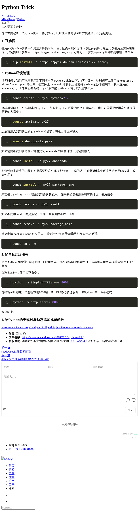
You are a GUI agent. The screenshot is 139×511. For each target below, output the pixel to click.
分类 (11, 480)
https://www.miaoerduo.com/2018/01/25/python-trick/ (52, 337)
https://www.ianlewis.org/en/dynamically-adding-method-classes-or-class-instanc (47, 327)
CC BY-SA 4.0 (78, 341)
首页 (11, 465)
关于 (11, 484)
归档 (11, 469)
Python (21, 19)
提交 (130, 410)
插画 (11, 477)
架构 (11, 473)
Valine (135, 434)
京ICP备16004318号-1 (22, 449)
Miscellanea (8, 19)
